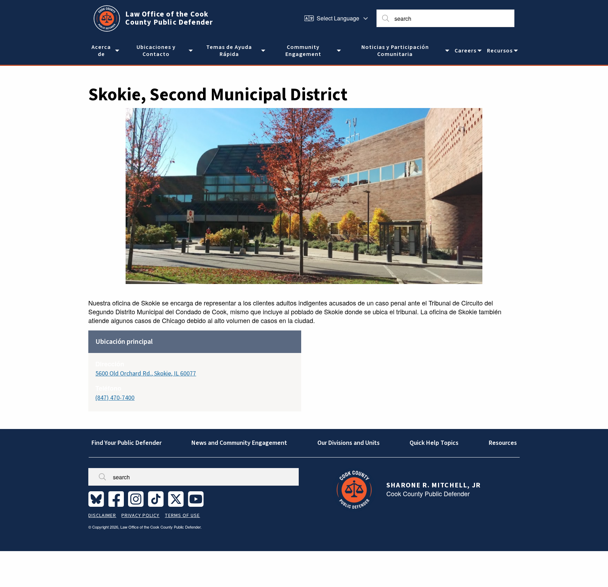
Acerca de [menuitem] (101, 50)
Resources (503, 442)
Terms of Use (182, 515)
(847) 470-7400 (114, 397)
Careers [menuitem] (465, 51)
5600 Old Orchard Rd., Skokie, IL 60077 (145, 373)
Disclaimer (102, 515)
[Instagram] (137, 499)
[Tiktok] (157, 499)
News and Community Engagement (239, 442)
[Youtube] (197, 499)
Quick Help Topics (434, 442)
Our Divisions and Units (348, 442)
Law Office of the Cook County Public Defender (169, 18)
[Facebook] (117, 499)
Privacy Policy (140, 515)
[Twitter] (177, 499)
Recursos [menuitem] (500, 51)
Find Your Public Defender (126, 442)
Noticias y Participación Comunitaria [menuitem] (395, 50)
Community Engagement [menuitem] (303, 50)
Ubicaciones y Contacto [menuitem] (156, 50)
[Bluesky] (97, 499)
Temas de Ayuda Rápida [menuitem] (229, 50)
